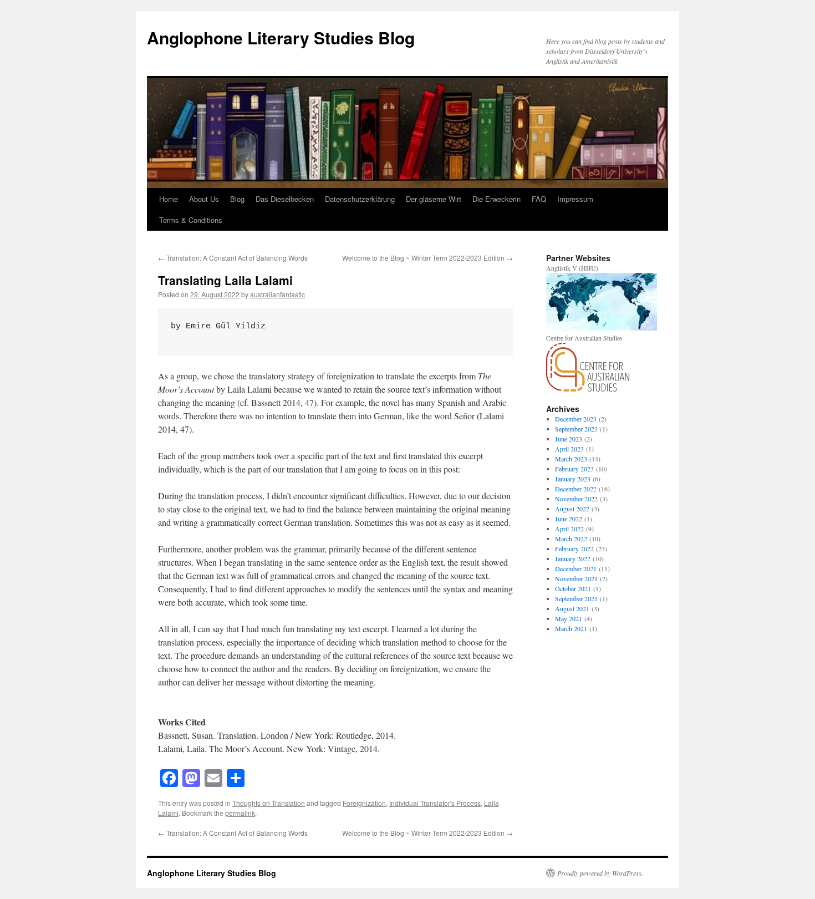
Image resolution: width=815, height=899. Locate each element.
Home (168, 199)
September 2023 (576, 428)
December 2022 (576, 488)
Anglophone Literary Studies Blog (281, 37)
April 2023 (569, 448)
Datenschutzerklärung (360, 199)
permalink (240, 812)
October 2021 (573, 588)
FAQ (539, 199)
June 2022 (568, 518)
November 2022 (576, 498)
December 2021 (576, 568)
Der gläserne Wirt (433, 199)
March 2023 (571, 458)
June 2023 (568, 438)
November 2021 (576, 578)
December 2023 (576, 418)
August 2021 (572, 608)
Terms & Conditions (190, 220)
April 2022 (569, 528)
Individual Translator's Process (435, 802)
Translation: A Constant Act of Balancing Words (233, 257)
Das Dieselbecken (285, 199)
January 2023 (572, 478)
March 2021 (571, 628)
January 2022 (572, 558)
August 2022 (572, 508)
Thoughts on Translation (268, 802)
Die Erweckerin (496, 199)
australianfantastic (277, 294)
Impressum (575, 199)
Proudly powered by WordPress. (600, 872)
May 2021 (568, 618)
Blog (237, 199)
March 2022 (571, 538)
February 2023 (574, 468)
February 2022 (574, 548)
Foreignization (364, 802)
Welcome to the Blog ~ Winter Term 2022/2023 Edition (427, 257)
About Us (204, 199)
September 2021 (576, 598)
